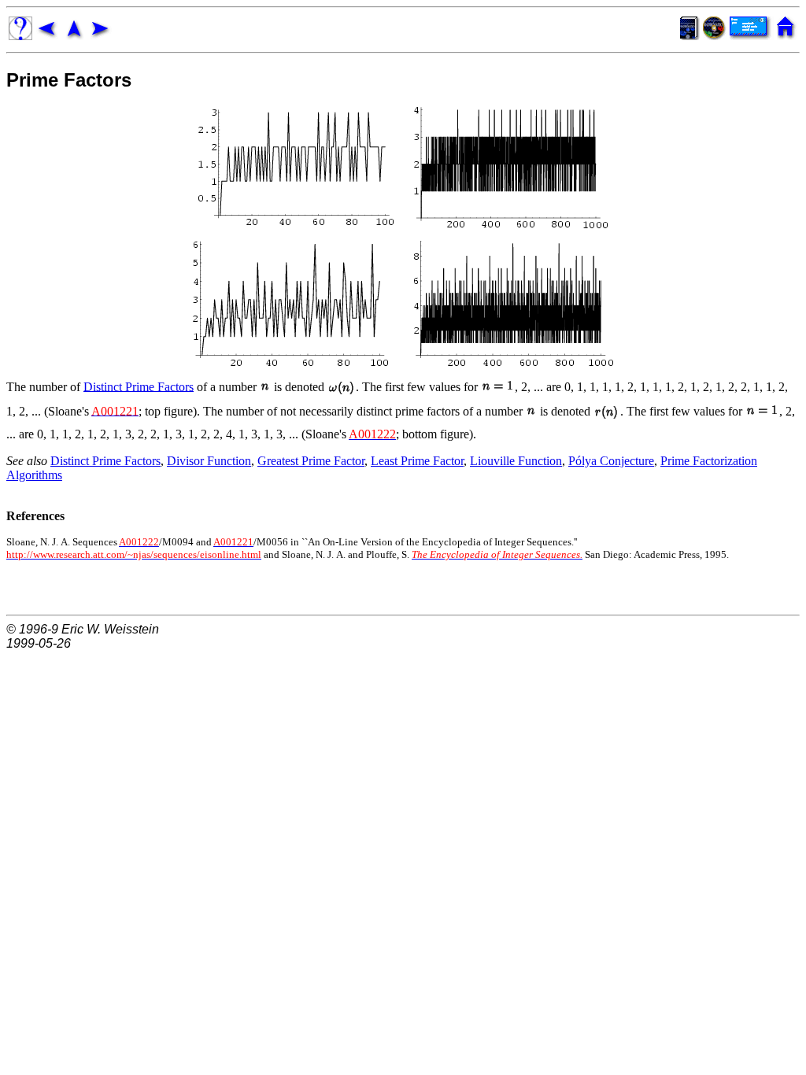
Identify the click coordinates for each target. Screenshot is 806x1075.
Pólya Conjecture (611, 460)
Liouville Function (516, 460)
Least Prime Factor (417, 460)
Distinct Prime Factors (138, 386)
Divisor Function (209, 460)
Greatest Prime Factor (310, 460)
